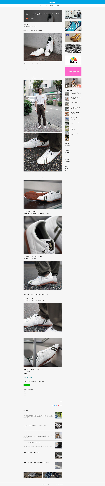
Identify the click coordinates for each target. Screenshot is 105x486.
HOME (41, 5)
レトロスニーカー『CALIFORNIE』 (30, 423)
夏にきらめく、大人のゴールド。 (75, 122)
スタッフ (46, 5)
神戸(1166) (25, 398)
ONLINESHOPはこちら (28, 72)
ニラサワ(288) (28, 398)
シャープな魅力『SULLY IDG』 (29, 413)
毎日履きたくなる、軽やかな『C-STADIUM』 (31, 452)
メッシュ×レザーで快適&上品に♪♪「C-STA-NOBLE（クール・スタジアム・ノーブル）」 (39, 442)
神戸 (27, 18)
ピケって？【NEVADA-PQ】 (75, 112)
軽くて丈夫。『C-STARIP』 (75, 136)
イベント (63, 5)
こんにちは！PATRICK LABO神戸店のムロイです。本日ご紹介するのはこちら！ (35, 425)
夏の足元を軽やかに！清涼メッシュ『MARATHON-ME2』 (34, 432)
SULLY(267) (31, 398)
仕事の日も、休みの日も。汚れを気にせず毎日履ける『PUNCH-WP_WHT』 (37, 462)
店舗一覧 (52, 5)
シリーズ (58, 5)
